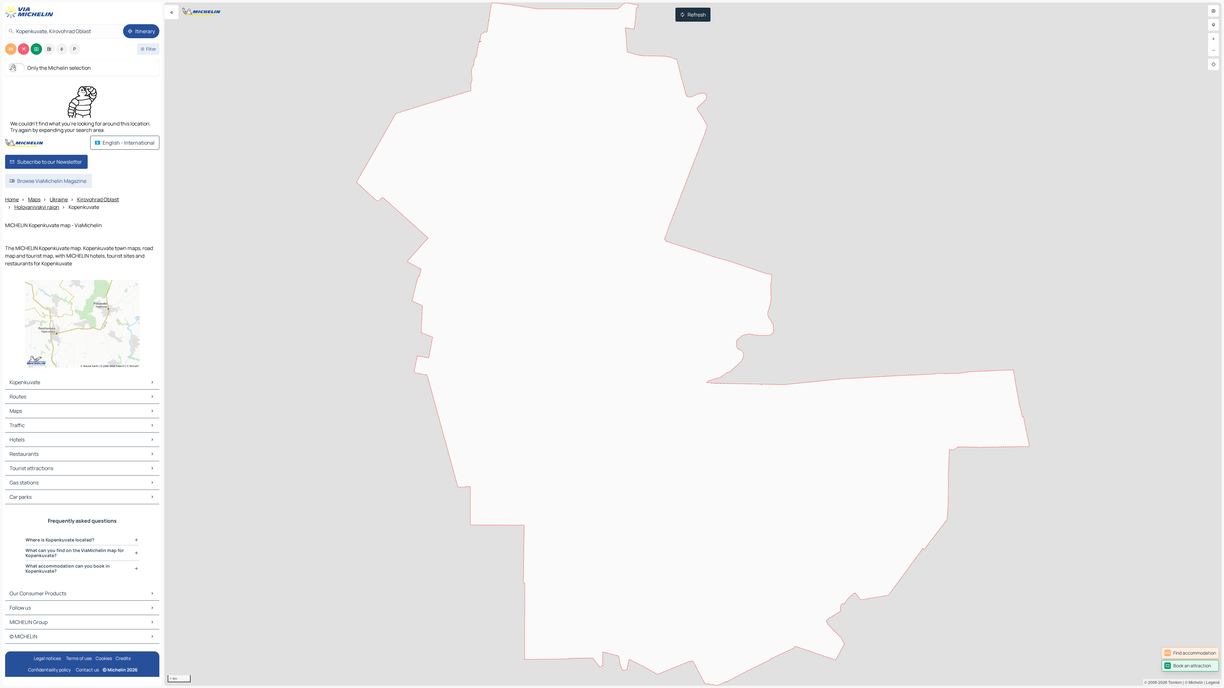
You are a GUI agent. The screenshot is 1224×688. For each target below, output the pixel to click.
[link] (1190, 653)
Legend (1213, 682)
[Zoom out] (1213, 50)
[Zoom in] (1213, 39)
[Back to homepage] (30, 12)
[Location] (1213, 64)
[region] (692, 344)
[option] (11, 49)
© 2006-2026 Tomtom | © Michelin (1173, 682)
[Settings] (1213, 25)
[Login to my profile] (1213, 11)
